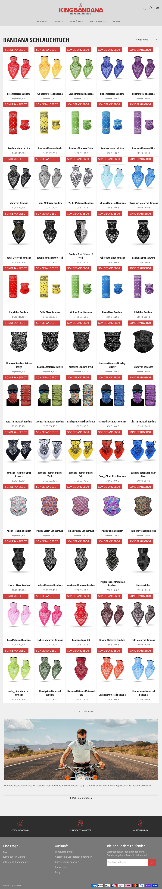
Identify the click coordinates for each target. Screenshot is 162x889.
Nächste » (88, 711)
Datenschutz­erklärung (67, 862)
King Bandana (15, 885)
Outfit (58, 21)
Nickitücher (76, 21)
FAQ (5, 851)
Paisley (116, 21)
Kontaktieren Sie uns (14, 857)
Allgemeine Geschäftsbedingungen (73, 857)
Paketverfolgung (63, 851)
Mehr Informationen (82, 798)
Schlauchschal (97, 21)
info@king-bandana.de (15, 862)
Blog (57, 872)
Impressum (61, 867)
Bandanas (42, 21)
